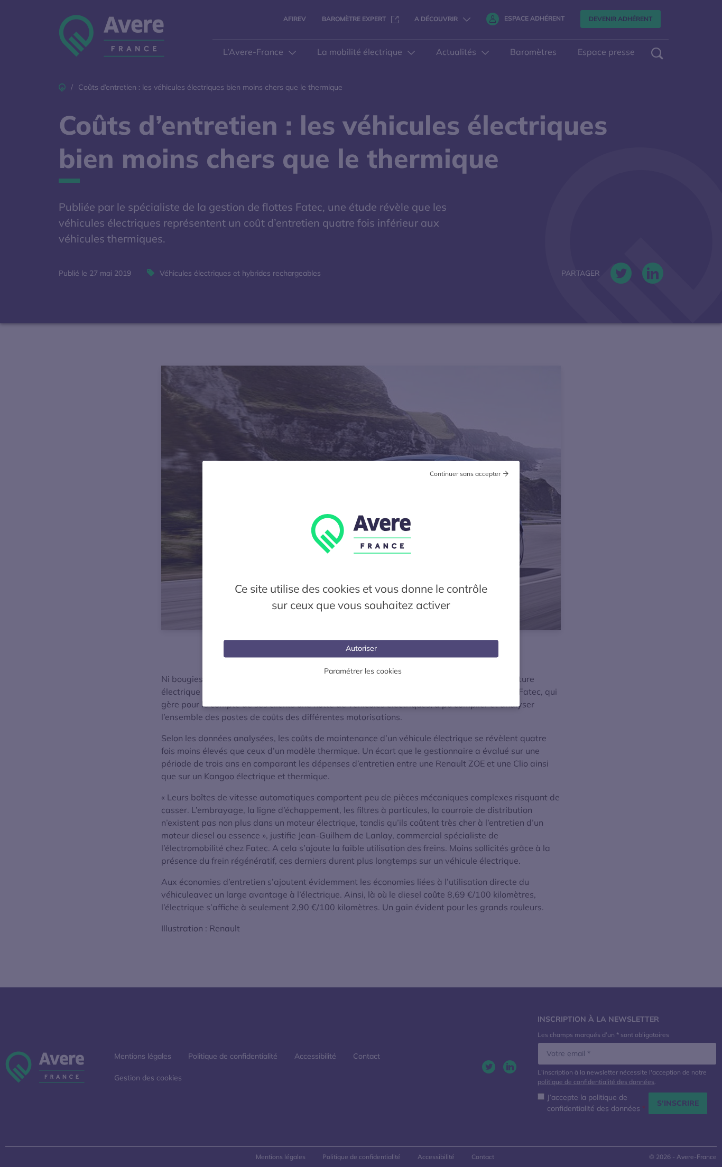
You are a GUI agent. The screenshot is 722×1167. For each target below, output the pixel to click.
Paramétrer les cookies (363, 670)
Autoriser (361, 647)
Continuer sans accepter (465, 473)
